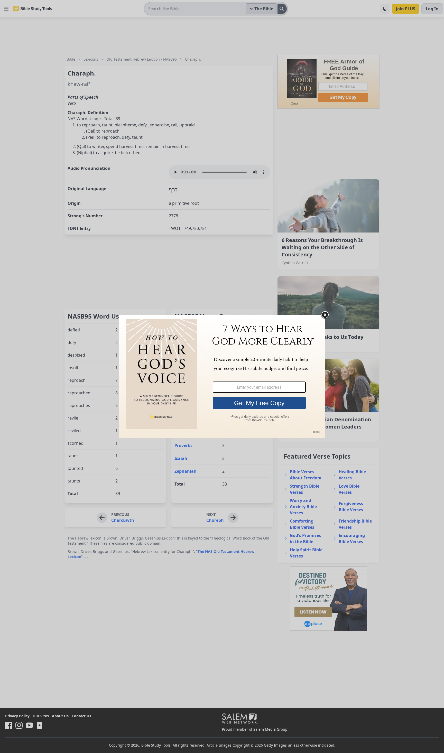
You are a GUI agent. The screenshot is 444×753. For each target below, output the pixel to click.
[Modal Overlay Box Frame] (222, 376)
